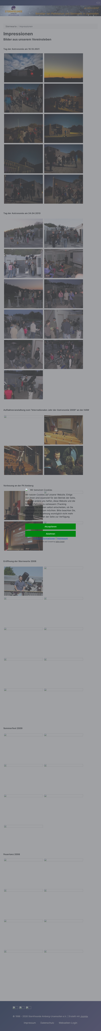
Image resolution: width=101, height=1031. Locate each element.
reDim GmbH (60, 542)
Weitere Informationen (44, 538)
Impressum (62, 538)
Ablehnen (50, 533)
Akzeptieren (51, 526)
